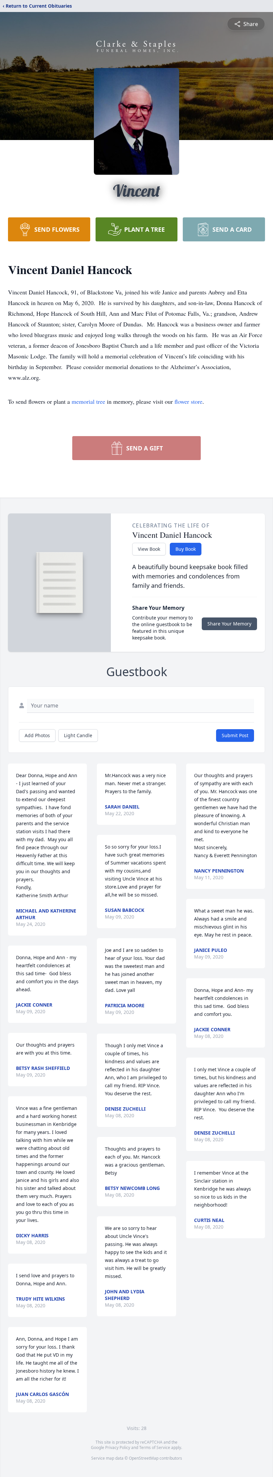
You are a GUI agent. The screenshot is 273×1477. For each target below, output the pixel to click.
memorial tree (88, 401)
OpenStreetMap (143, 1458)
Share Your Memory (229, 623)
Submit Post (235, 735)
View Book (149, 549)
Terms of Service (154, 1447)
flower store (188, 401)
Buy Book (185, 549)
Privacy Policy (117, 1447)
